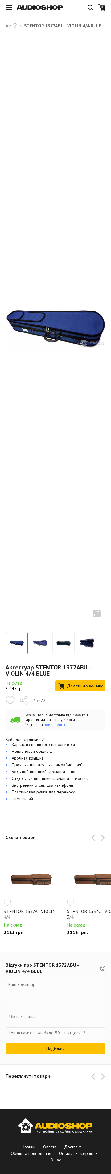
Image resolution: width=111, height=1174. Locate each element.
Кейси (5, 26)
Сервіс (86, 1153)
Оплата (49, 1147)
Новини (28, 1147)
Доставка (73, 1147)
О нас (55, 1160)
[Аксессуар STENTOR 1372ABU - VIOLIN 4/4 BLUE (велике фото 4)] (87, 643)
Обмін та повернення (31, 1153)
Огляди (66, 1153)
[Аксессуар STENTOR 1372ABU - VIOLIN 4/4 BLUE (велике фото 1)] (17, 643)
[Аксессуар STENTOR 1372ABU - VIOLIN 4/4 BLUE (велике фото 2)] (40, 643)
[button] (94, 838)
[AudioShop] (40, 7)
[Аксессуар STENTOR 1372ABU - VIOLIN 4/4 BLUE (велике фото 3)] (63, 643)
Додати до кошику (85, 686)
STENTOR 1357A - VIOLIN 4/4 (30, 914)
